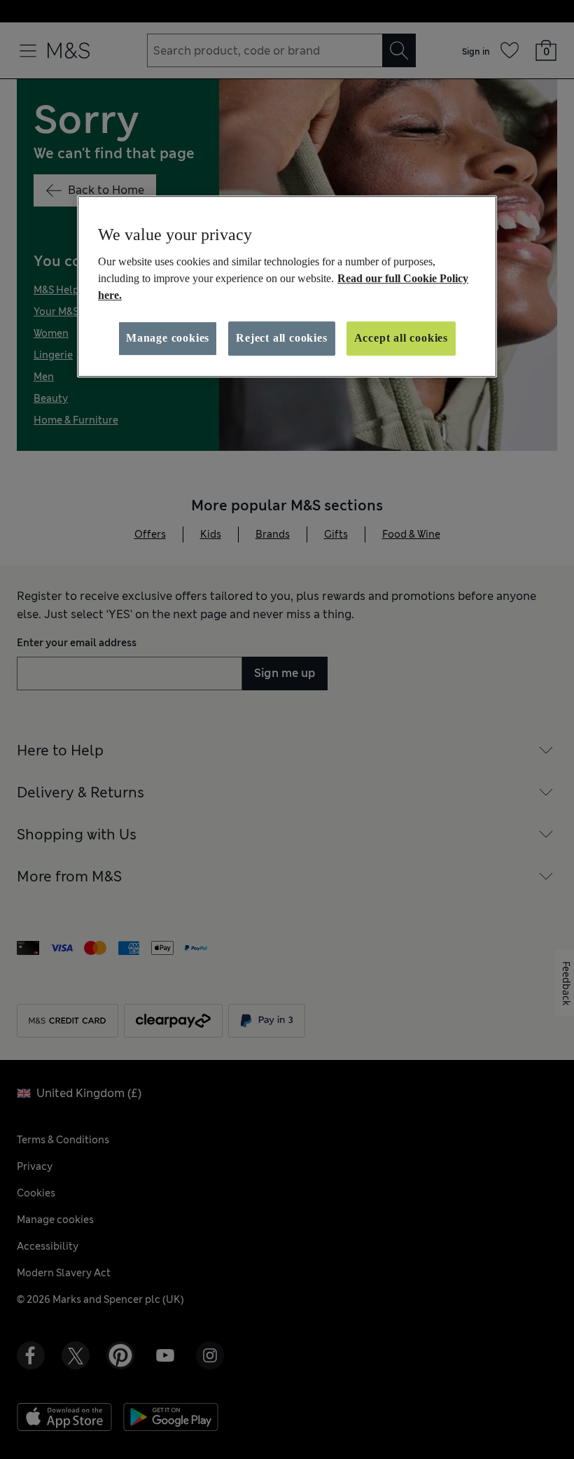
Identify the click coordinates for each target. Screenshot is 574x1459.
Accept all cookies (401, 338)
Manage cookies (167, 338)
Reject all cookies (281, 338)
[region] (287, 286)
